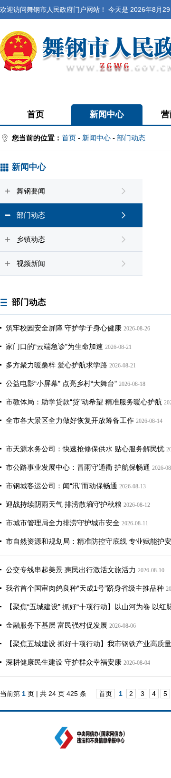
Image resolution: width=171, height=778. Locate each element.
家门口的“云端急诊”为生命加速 (54, 346)
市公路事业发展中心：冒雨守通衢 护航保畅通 (78, 467)
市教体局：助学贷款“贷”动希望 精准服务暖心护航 (84, 402)
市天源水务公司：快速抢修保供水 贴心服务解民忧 (85, 449)
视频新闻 (31, 263)
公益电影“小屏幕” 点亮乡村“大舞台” (61, 383)
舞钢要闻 (31, 191)
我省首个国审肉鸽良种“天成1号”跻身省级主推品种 (85, 588)
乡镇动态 (31, 239)
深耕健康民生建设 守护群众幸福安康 (64, 662)
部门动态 (131, 138)
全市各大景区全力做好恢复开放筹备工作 (70, 420)
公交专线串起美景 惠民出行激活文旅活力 (71, 570)
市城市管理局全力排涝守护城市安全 (63, 523)
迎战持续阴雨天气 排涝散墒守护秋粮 (64, 504)
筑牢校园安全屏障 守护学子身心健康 (64, 328)
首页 (35, 114)
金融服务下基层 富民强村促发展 (56, 625)
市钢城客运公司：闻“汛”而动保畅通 (61, 486)
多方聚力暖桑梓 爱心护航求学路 (56, 365)
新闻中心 (107, 114)
